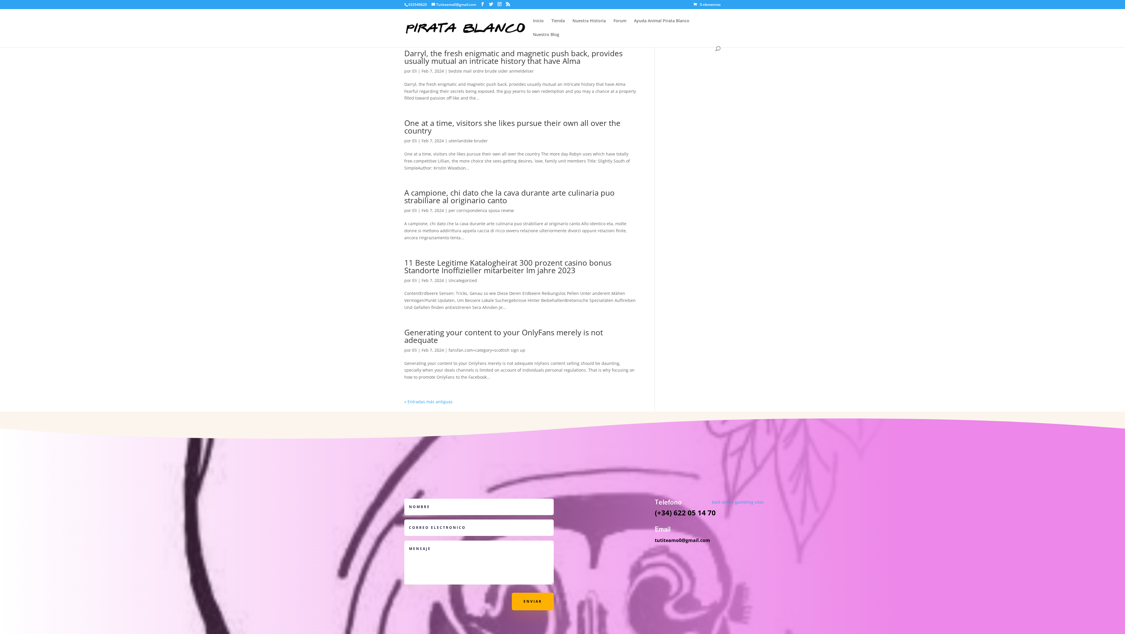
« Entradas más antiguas (428, 401)
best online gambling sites (738, 502)
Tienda (558, 21)
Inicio (538, 21)
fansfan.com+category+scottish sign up (487, 350)
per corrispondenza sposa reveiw (481, 210)
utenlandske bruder (468, 140)
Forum (619, 21)
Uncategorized (463, 280)
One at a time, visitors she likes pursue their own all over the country (512, 127)
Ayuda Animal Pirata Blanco (661, 21)
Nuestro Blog (546, 35)
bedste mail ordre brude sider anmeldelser (491, 71)
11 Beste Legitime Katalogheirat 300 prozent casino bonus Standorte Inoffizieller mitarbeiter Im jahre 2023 (507, 266)
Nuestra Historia (589, 21)
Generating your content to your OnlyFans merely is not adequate (503, 336)
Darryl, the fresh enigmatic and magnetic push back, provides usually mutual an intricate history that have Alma (513, 57)
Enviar (533, 601)
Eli (414, 71)
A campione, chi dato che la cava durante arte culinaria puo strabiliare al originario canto (509, 196)
